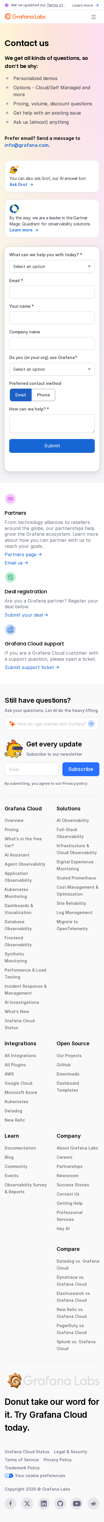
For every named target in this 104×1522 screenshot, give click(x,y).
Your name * (21, 306)
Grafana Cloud (58, 1414)
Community (16, 1166)
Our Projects (69, 1055)
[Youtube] (77, 1503)
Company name (24, 331)
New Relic (15, 1120)
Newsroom (67, 1175)
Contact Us (68, 1194)
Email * (16, 280)
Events (11, 1175)
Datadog (13, 1110)
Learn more (83, 5)
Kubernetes (16, 1101)
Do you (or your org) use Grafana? (43, 357)
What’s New (17, 1011)
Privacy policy (74, 783)
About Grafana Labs (77, 1147)
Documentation (20, 1147)
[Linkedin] (44, 1503)
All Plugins (15, 1064)
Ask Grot (18, 184)
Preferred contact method (35, 383)
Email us (14, 563)
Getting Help (70, 1203)
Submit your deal (24, 615)
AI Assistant (17, 854)
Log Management (74, 912)
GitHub (64, 1064)
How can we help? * (29, 408)
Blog (9, 1157)
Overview (14, 820)
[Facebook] (10, 1503)
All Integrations (20, 1055)
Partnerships (70, 1166)
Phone (43, 394)
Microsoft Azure (21, 1092)
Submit (52, 446)
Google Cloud (18, 1083)
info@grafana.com (27, 145)
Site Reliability (71, 903)
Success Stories (73, 1184)
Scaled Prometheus (76, 877)
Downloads (68, 1073)
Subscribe (80, 769)
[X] (27, 1503)
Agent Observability (25, 864)
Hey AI (63, 1228)
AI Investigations (22, 1002)
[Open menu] (93, 17)
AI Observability (73, 820)
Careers (65, 1157)
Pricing (11, 829)
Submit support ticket (29, 667)
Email (20, 394)
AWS (9, 1073)
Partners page (20, 554)
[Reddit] (93, 1503)
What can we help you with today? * (45, 254)
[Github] (60, 1503)
